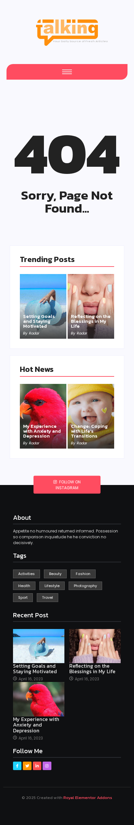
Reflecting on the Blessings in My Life (91, 321)
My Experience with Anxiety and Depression (42, 431)
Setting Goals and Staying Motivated (39, 321)
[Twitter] (27, 766)
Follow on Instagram (68, 485)
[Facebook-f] (17, 766)
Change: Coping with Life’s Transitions (89, 431)
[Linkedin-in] (37, 766)
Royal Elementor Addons (87, 797)
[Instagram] (47, 766)
